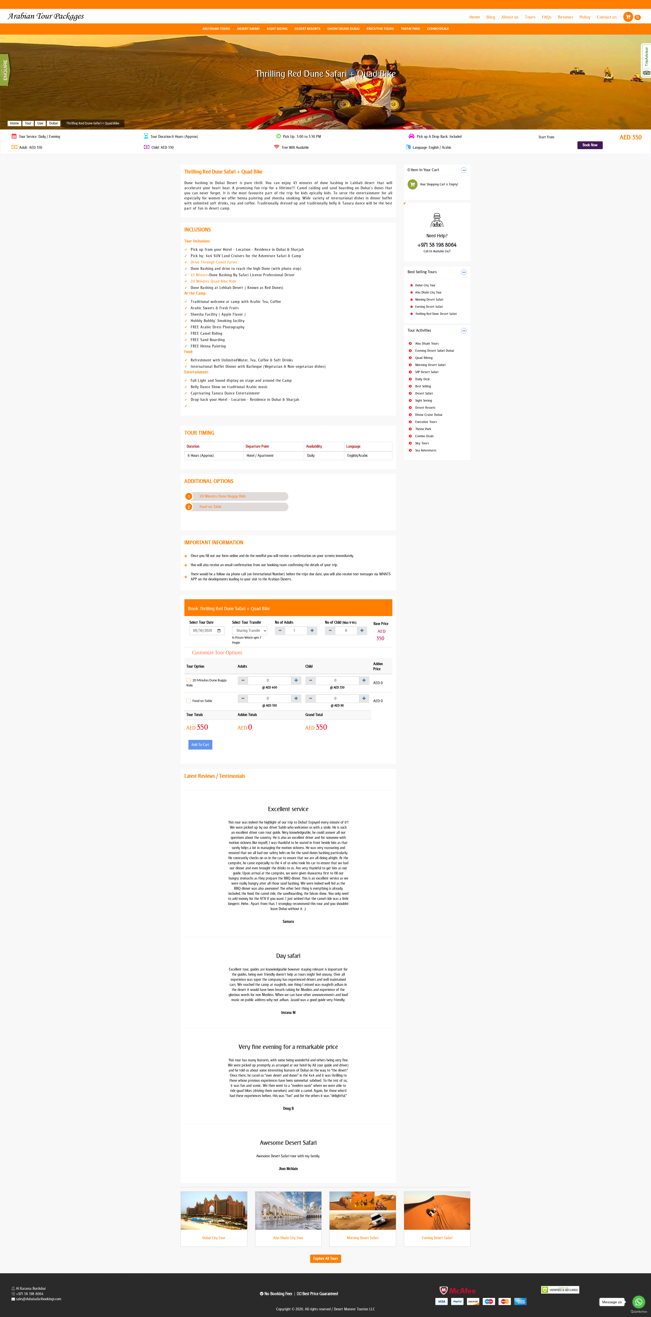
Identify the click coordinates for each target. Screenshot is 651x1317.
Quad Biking (423, 358)
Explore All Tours (325, 1258)
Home (475, 17)
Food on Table (210, 506)
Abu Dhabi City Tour (427, 292)
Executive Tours (380, 29)
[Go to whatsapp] (638, 1302)
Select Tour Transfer (246, 622)
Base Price (381, 624)
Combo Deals (438, 29)
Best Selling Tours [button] (422, 272)
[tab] (437, 170)
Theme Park (410, 29)
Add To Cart (200, 745)
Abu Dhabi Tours (216, 29)
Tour (28, 123)
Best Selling (422, 386)
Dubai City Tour (424, 285)
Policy (586, 17)
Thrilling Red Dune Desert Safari (435, 314)
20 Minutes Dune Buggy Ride (223, 496)
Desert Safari (248, 29)
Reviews (566, 17)
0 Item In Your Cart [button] (423, 170)
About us (510, 17)
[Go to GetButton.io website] (639, 1311)
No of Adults (284, 622)
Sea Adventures (425, 450)
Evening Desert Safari (428, 307)
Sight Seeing (277, 29)
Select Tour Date (201, 622)
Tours (531, 17)
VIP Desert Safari (426, 372)
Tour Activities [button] (419, 331)
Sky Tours (421, 443)
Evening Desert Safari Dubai (434, 351)
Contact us (607, 17)
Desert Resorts (307, 29)
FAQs (547, 17)
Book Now (590, 145)
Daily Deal (422, 379)
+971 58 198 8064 (437, 245)
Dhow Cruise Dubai (344, 29)
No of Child (341, 622)
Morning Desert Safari (428, 299)
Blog (491, 17)
